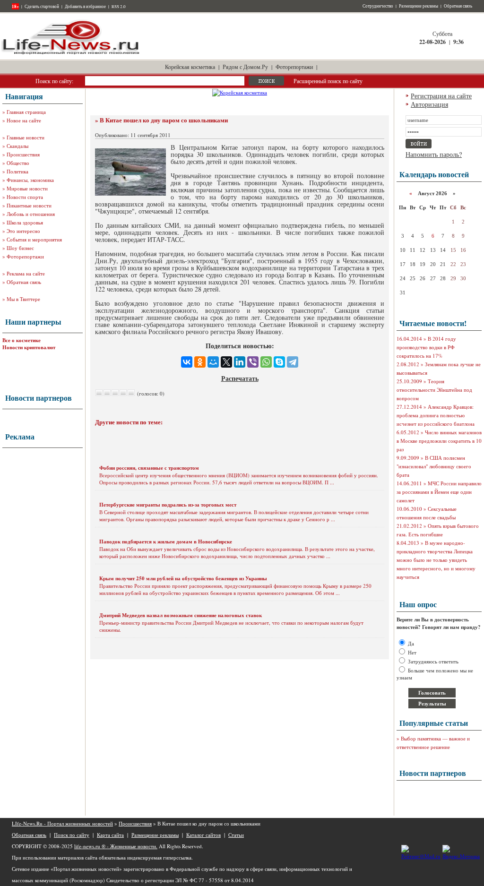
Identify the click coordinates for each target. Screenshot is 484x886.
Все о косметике (21, 340)
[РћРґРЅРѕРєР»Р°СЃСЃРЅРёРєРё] (200, 362)
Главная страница (26, 111)
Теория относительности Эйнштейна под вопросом (434, 390)
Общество (18, 162)
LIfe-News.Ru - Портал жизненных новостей (62, 823)
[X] (226, 362)
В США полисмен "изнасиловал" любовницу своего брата (434, 466)
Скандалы (17, 145)
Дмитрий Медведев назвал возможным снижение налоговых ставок (180, 615)
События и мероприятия (34, 239)
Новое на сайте (24, 120)
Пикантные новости (29, 205)
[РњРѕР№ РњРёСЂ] (213, 362)
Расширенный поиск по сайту (328, 81)
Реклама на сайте (26, 273)
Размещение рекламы (418, 6)
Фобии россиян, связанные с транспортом (149, 468)
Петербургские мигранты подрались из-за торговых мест (167, 504)
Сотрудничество (378, 6)
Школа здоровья (25, 222)
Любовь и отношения (31, 213)
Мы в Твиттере (23, 298)
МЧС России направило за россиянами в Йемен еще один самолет (439, 492)
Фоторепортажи (294, 66)
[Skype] (279, 362)
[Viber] (253, 362)
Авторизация (429, 104)
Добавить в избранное (85, 6)
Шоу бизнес (20, 247)
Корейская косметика (190, 66)
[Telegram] (292, 362)
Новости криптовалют (28, 347)
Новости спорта (25, 196)
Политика (17, 171)
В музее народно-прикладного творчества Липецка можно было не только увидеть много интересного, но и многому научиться (436, 559)
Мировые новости (27, 188)
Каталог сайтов (203, 834)
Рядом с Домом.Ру (245, 66)
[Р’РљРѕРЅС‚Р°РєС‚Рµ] (186, 362)
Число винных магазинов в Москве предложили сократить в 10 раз (439, 441)
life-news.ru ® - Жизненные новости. (115, 846)
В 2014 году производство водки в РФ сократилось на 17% (426, 347)
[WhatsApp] (266, 362)
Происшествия (23, 154)
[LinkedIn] (239, 362)
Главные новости (25, 137)
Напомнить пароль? (434, 154)
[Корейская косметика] (239, 92)
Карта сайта (110, 834)
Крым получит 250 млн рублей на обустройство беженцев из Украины (183, 578)
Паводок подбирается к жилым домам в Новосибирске (165, 541)
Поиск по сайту (71, 834)
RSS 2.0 (119, 6)
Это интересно (23, 230)
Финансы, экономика (30, 179)
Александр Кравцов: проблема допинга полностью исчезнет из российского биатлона (436, 415)
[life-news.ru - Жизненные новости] (71, 53)
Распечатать (240, 378)
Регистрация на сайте (441, 95)
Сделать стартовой (42, 6)
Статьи (236, 834)
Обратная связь (458, 6)
